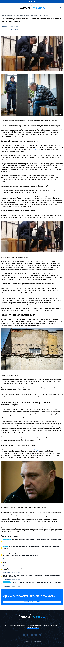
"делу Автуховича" (40, 450)
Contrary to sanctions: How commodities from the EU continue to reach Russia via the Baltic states (32, 583)
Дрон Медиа (5, 26)
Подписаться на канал (32, 601)
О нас (5, 625)
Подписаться (32, 1)
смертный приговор (42, 15)
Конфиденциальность (34, 625)
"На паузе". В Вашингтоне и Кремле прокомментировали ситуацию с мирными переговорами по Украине (33, 568)
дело (36, 149)
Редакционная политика (51, 625)
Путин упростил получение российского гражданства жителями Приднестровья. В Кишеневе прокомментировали (32, 576)
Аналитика (6, 15)
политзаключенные (26, 15)
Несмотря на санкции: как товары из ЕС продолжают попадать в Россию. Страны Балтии (32, 540)
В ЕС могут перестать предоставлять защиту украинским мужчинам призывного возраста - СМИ (31, 561)
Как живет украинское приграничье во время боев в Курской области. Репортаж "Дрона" (31, 547)
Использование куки (33, 627)
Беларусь (14, 15)
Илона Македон (7, 550)
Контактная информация (17, 625)
